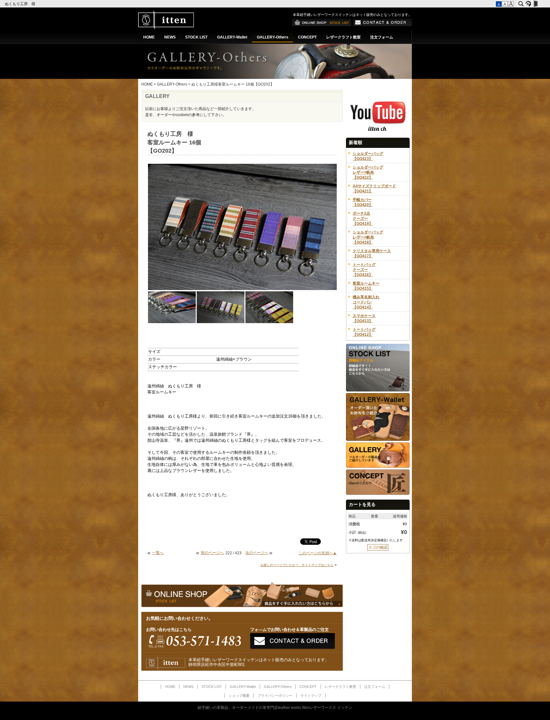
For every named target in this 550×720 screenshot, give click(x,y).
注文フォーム (381, 37)
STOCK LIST (196, 37)
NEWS (170, 37)
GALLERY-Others (272, 37)
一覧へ (158, 552)
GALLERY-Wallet (232, 37)
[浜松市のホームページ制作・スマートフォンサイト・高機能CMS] (528, 4)
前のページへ (212, 552)
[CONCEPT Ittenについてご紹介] (378, 493)
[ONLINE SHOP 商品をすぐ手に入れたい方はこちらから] (321, 25)
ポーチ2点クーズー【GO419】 (363, 218)
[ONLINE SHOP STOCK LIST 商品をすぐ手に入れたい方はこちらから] (378, 390)
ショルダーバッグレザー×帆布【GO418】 (368, 237)
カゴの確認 (377, 547)
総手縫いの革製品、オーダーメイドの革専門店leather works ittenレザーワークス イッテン (275, 707)
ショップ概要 (239, 695)
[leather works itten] (166, 27)
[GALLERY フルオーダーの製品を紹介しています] (378, 466)
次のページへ (256, 552)
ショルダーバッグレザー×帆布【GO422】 (368, 172)
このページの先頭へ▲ (318, 553)
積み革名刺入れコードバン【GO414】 (366, 302)
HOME (149, 37)
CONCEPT (307, 37)
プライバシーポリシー (275, 695)
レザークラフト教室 (343, 37)
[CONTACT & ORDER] (382, 25)
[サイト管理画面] (535, 4)
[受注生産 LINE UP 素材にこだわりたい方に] (378, 439)
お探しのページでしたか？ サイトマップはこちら (297, 565)
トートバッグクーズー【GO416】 (364, 269)
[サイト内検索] (521, 4)
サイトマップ (310, 695)
